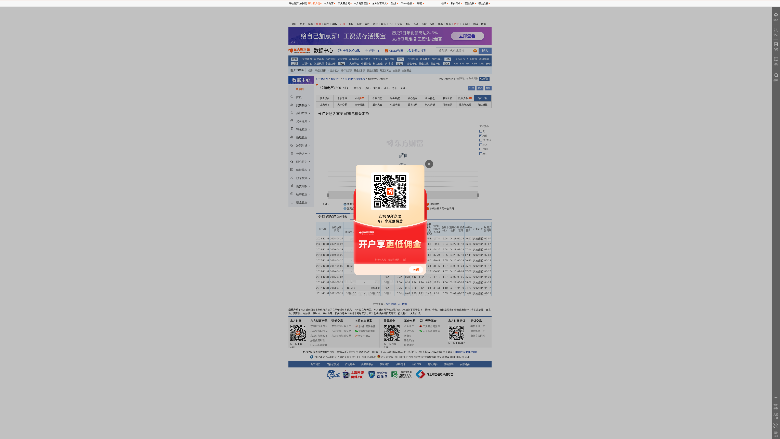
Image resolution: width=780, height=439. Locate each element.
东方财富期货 (379, 3)
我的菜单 (455, 3)
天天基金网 (344, 3)
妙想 (393, 3)
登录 (443, 3)
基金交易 (483, 3)
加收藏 (303, 3)
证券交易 (469, 3)
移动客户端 (314, 3)
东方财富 (329, 3)
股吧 (419, 3)
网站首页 (294, 3)
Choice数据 (406, 3)
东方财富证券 (361, 3)
